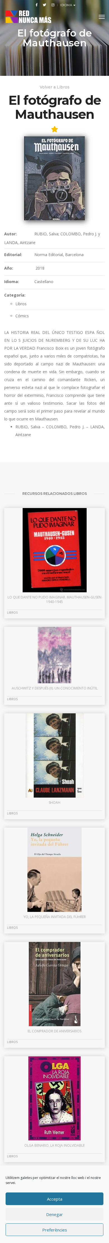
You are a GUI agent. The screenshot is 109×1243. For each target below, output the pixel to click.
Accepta (54, 1199)
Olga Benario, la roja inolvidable (54, 1145)
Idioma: (11, 281)
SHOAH (54, 802)
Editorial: (13, 254)
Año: (8, 268)
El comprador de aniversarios (54, 1031)
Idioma (66, 5)
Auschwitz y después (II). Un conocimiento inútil (55, 688)
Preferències (54, 1230)
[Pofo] (28, 17)
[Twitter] (44, 4)
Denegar (54, 1214)
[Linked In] (51, 4)
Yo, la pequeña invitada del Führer (54, 916)
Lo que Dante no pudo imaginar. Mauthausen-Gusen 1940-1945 (54, 599)
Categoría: (14, 295)
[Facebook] (37, 4)
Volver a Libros (55, 87)
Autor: (10, 233)
